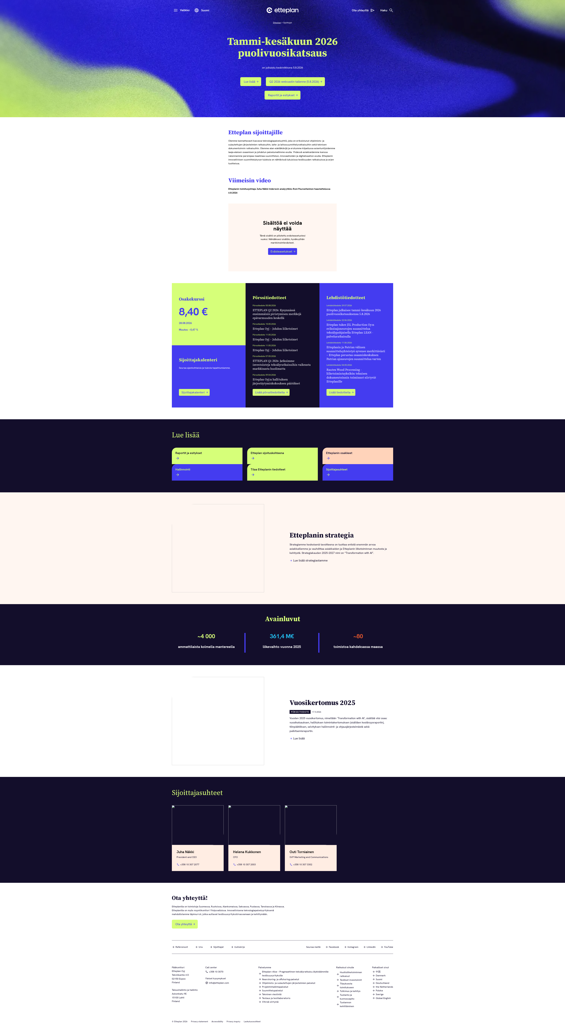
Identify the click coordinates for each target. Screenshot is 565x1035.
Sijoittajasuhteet (336, 469)
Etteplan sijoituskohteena (267, 453)
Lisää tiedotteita (339, 392)
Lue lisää (249, 82)
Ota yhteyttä (183, 924)
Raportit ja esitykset (283, 96)
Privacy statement (199, 1021)
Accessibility (217, 1021)
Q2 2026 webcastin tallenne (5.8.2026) (293, 83)
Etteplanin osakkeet (339, 453)
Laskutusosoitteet (252, 1021)
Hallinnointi (182, 469)
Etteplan (277, 22)
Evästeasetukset (281, 251)
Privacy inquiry (233, 1021)
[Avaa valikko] (176, 10)
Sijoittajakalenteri (193, 392)
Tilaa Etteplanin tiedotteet (268, 469)
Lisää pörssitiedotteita (270, 392)
